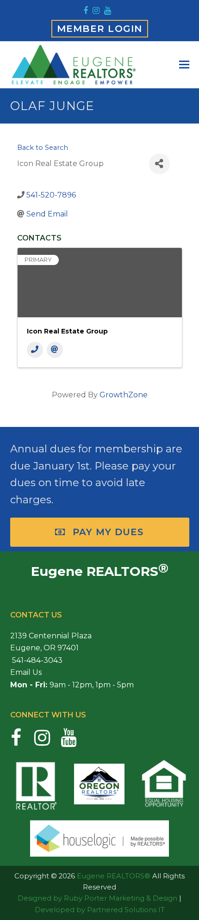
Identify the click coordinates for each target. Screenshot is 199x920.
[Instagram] (96, 11)
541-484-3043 (36, 660)
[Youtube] (107, 11)
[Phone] (35, 350)
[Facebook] (85, 11)
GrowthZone (124, 394)
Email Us (26, 672)
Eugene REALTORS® (113, 876)
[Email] (55, 350)
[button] (184, 65)
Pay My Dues (108, 531)
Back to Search (42, 147)
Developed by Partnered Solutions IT (100, 910)
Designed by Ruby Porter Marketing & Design (97, 898)
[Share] (159, 164)
